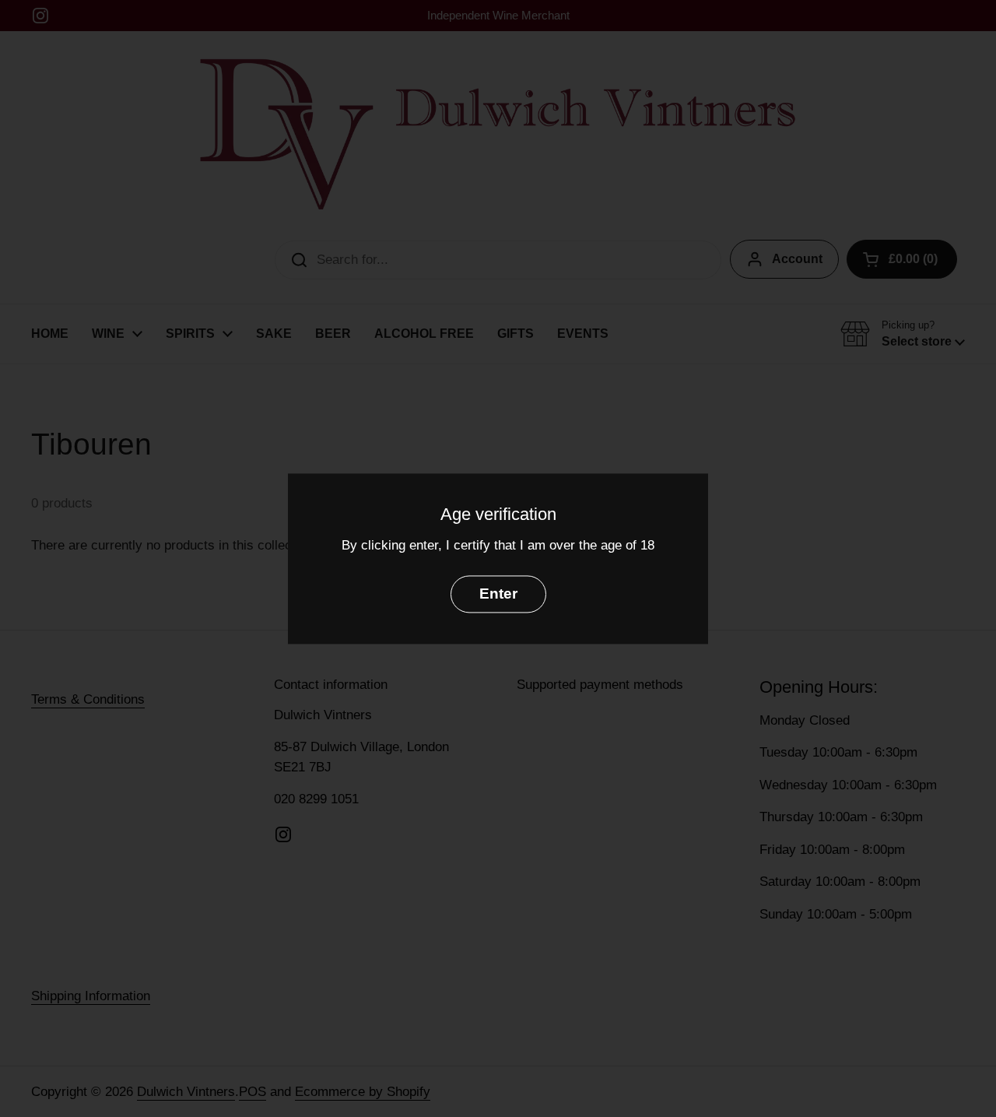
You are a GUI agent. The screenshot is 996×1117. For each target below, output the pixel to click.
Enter (498, 593)
